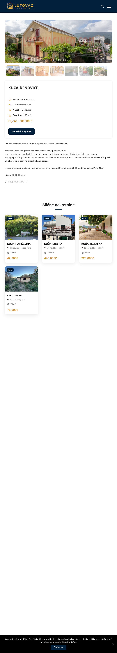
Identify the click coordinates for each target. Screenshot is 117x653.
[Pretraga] (102, 6)
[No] (113, 644)
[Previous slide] (10, 41)
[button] (51, 60)
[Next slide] (107, 41)
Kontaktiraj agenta (21, 131)
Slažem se (58, 647)
